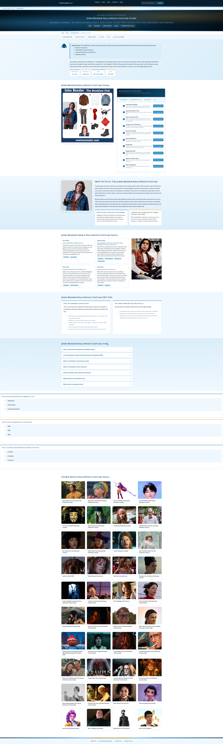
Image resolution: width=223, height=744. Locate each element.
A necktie (10, 452)
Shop (121, 2)
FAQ (108, 37)
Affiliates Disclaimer (105, 741)
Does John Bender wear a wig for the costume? (97, 372)
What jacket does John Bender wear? (97, 378)
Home (62, 33)
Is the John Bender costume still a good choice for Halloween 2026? (97, 355)
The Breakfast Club (127, 25)
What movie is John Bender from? (97, 384)
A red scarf (11, 460)
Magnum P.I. (107, 285)
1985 (9, 430)
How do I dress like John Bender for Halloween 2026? (97, 349)
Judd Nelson (107, 25)
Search (160, 3)
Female (97, 2)
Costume (66, 3)
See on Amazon (158, 106)
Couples (115, 2)
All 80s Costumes (118, 37)
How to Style (80, 37)
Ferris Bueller (74, 257)
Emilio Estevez (12, 405)
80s (90, 25)
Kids (108, 2)
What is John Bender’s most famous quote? (97, 361)
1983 (9, 426)
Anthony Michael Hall (14, 409)
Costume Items (67, 37)
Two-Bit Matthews (109, 258)
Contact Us (118, 741)
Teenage (97, 25)
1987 (9, 434)
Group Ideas (92, 37)
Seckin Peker (21, 8)
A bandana (10, 456)
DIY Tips (101, 37)
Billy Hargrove (118, 258)
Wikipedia (122, 64)
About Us (93, 741)
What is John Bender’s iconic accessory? (97, 367)
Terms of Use (128, 741)
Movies (67, 33)
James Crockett (101, 261)
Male (103, 2)
